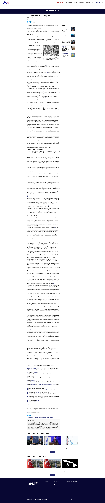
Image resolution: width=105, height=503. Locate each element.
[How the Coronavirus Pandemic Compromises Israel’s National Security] (70, 440)
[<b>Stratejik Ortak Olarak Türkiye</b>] (35, 463)
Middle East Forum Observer (66, 27)
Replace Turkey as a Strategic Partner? (50, 470)
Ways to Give (56, 490)
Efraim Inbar (30, 19)
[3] (27, 373)
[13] (48, 205)
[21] (30, 329)
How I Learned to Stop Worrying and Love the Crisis (66, 55)
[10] (27, 388)
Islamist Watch (46, 484)
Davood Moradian (68, 31)
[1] (46, 65)
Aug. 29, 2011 (33, 380)
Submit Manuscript (81, 2)
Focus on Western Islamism (48, 493)
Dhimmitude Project (64, 46)
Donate (98, 2)
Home (66, 2)
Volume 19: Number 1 (54, 12)
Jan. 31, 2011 (33, 384)
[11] (47, 193)
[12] (27, 196)
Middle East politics (50, 417)
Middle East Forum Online (65, 53)
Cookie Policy (56, 493)
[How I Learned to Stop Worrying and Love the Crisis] (73, 55)
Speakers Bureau (56, 484)
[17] (27, 400)
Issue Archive (75, 2)
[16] (33, 280)
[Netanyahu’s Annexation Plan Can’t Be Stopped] (52, 440)
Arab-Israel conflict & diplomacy (33, 417)
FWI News (63, 40)
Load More (52, 451)
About (92, 2)
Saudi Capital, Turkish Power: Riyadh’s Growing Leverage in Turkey (66, 36)
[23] (32, 341)
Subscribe (60, 2)
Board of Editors (88, 2)
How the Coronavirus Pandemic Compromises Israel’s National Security (69, 448)
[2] (47, 72)
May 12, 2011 (37, 410)
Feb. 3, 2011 (37, 392)
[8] (31, 125)
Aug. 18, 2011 (36, 401)
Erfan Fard (67, 51)
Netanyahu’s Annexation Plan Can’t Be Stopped (51, 447)
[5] (43, 91)
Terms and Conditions (57, 487)
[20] (31, 303)
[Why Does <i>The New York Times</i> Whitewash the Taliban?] (73, 29)
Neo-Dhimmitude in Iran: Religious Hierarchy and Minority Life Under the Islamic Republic (65, 49)
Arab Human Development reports (33, 368)
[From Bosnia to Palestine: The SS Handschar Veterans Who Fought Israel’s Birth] (70, 463)
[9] (27, 130)
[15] (38, 234)
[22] (37, 337)
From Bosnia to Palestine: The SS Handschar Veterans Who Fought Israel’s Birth (69, 471)
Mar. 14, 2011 (36, 386)
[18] (53, 283)
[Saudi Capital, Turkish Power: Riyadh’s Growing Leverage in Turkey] (73, 35)
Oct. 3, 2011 (38, 398)
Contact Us (55, 496)
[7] (30, 118)
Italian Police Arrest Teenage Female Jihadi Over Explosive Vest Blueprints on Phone (66, 42)
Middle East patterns (42, 417)
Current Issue (70, 2)
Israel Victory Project (47, 490)
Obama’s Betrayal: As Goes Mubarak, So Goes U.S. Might (47, 384)
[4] (54, 86)
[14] (54, 227)
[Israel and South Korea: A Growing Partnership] (35, 440)
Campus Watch (46, 481)
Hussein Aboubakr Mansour (65, 57)
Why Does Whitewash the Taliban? (65, 29)
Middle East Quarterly (57, 481)
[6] (45, 97)
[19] (49, 286)
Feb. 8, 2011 (35, 372)
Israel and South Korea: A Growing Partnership (34, 447)
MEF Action (46, 496)
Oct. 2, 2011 (38, 400)
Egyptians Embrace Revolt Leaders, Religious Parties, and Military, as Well (40, 389)
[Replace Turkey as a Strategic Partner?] (52, 463)
